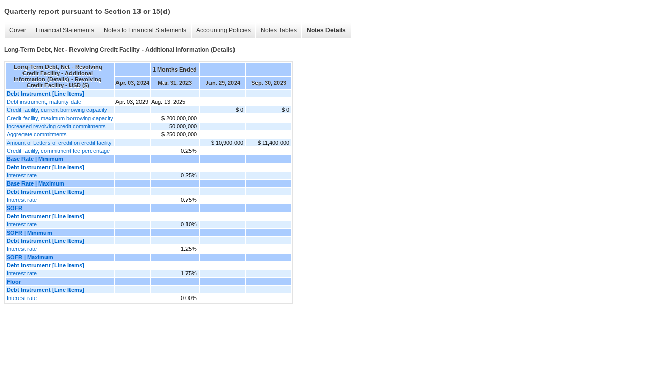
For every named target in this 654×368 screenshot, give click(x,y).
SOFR (14, 208)
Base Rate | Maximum (35, 183)
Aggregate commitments (37, 134)
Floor (14, 282)
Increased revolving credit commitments (56, 126)
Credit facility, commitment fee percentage (58, 151)
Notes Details (326, 30)
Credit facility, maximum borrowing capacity (60, 118)
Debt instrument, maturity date (44, 102)
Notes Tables (279, 30)
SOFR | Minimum (29, 232)
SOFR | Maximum (30, 257)
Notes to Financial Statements (145, 30)
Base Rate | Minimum (35, 159)
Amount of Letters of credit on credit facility (59, 143)
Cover (17, 30)
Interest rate (22, 175)
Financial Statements (65, 30)
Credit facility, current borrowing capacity (57, 110)
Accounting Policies (223, 30)
